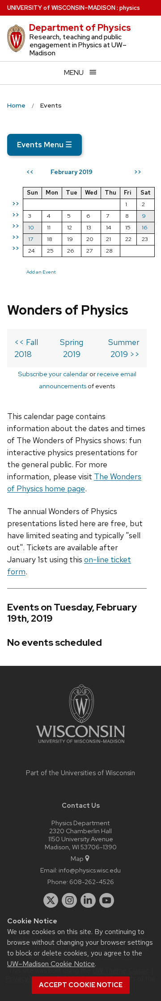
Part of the (80, 772)
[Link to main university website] (80, 744)
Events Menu (44, 145)
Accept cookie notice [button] (81, 984)
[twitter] (51, 900)
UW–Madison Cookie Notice (51, 963)
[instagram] (69, 900)
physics (129, 8)
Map (77, 858)
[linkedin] (88, 900)
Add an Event (41, 272)
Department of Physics (80, 27)
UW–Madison (61, 8)
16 (144, 227)
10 (31, 227)
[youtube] (106, 900)
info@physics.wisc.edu (90, 870)
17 (30, 239)
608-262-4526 (91, 881)
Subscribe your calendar (53, 374)
